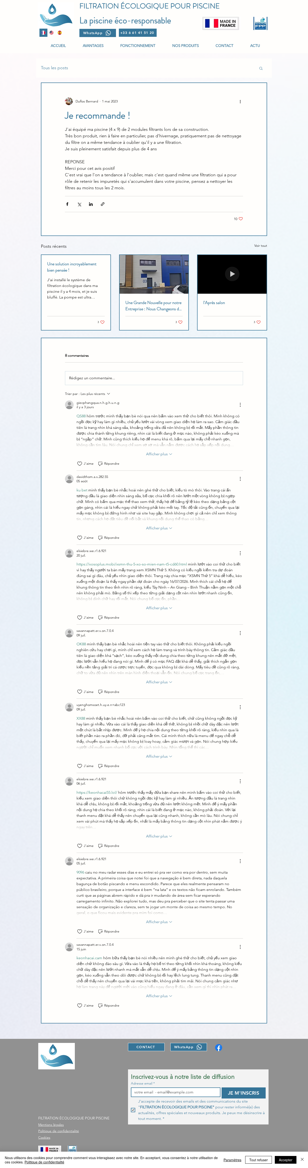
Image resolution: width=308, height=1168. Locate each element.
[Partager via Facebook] (67, 204)
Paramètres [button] (232, 1159)
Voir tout (260, 245)
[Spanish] (59, 33)
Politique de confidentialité (44, 1162)
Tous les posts (54, 67)
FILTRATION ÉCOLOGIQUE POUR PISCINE (149, 6)
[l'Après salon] (232, 274)
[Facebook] (218, 1047)
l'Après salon (214, 302)
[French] (43, 33)
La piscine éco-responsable (125, 20)
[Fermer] (302, 1159)
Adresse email (143, 1083)
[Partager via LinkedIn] (91, 204)
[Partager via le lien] (102, 204)
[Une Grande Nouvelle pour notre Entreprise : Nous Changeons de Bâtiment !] (154, 274)
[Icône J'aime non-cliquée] (80, 464)
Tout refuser (258, 1159)
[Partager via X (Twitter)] (79, 204)
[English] (51, 33)
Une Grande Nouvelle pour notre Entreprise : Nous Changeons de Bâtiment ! (153, 305)
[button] (261, 68)
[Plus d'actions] (240, 101)
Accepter (285, 1159)
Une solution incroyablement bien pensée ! (71, 267)
